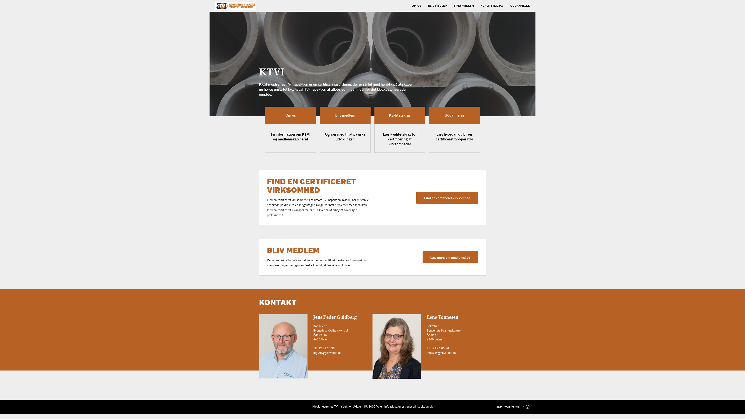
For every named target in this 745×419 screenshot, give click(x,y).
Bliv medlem (437, 6)
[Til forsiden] (235, 6)
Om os (416, 6)
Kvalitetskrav (492, 6)
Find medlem (464, 6)
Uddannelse (520, 6)
